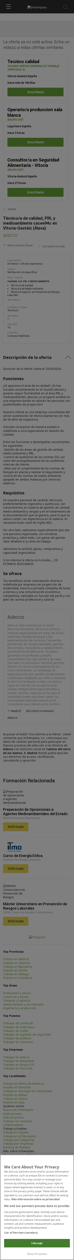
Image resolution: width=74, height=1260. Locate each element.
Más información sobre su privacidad (35, 1199)
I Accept (37, 1243)
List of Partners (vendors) (21, 1232)
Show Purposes (37, 1254)
